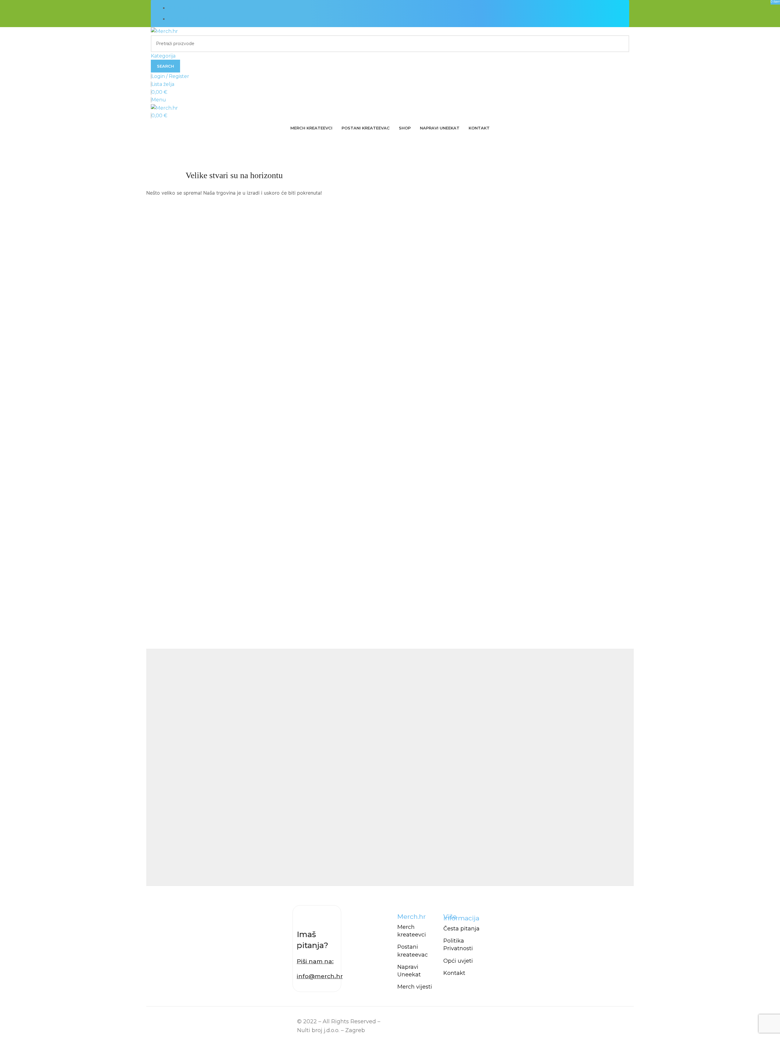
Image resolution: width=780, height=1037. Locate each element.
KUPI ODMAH (185, 8)
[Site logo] (164, 31)
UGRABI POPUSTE (191, 19)
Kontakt (454, 973)
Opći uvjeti (458, 961)
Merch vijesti (414, 986)
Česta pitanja (461, 928)
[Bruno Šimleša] (390, 767)
